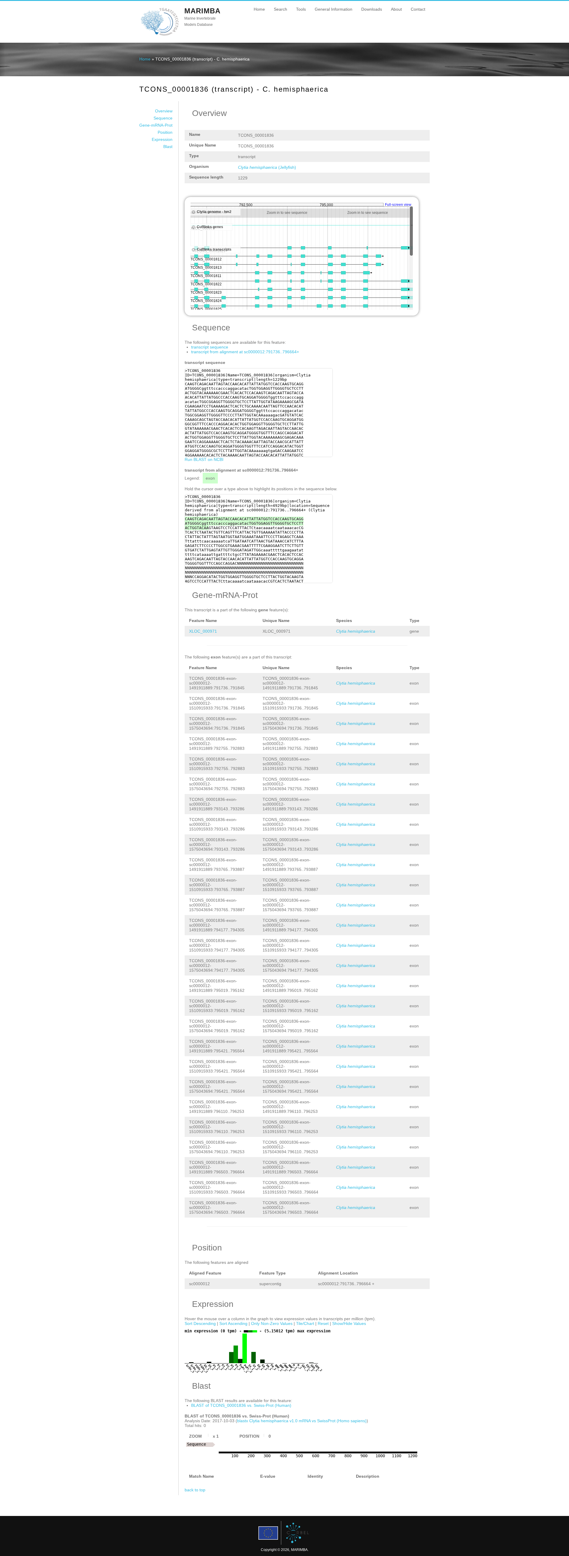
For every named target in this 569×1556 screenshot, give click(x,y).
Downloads (371, 9)
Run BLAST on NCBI (204, 459)
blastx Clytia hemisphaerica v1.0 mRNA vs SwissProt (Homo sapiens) (302, 1420)
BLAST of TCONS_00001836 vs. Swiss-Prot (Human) (241, 1405)
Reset (323, 1323)
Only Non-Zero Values (272, 1323)
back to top (195, 1489)
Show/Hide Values (349, 1323)
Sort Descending (200, 1323)
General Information (333, 9)
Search (280, 9)
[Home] (159, 35)
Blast (167, 146)
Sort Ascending (233, 1323)
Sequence (163, 118)
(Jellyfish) (267, 167)
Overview (163, 111)
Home (259, 9)
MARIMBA (202, 11)
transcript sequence (209, 347)
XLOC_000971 (203, 631)
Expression (162, 139)
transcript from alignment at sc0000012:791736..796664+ (245, 351)
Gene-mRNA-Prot (155, 125)
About (396, 9)
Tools (301, 9)
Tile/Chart (305, 1323)
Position (165, 132)
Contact (418, 9)
